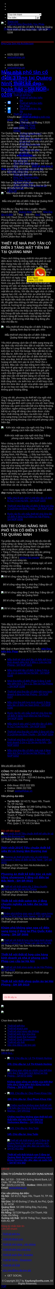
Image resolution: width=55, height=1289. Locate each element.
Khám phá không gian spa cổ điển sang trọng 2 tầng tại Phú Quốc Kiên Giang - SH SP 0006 (26, 931)
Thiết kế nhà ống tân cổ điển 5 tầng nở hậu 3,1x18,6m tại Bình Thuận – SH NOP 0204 (30, 507)
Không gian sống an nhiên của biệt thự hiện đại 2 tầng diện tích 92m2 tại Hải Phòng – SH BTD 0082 (30, 1084)
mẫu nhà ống (24, 155)
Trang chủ (12, 21)
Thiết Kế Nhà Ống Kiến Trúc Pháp (25, 24)
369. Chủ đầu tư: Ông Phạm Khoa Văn (29, 1099)
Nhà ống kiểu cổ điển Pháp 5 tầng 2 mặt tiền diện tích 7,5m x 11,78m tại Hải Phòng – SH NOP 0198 (30, 684)
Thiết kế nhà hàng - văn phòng (19, 1244)
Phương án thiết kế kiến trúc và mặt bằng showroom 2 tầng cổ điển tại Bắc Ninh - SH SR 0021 (26, 877)
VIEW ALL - (7, 1053)
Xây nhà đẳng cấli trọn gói (21, 1045)
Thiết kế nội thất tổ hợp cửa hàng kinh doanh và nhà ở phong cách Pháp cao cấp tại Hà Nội (24, 958)
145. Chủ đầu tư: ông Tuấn (22, 1134)
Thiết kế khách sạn (17, 1028)
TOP (3, 1286)
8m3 (37, 214)
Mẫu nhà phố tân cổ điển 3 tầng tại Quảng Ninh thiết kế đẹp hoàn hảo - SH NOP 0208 (26, 83)
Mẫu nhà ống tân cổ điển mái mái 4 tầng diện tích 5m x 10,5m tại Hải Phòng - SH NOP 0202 (29, 753)
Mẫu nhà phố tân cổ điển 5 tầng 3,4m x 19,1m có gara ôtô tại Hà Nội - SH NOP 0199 (28, 673)
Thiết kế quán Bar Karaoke (21, 1036)
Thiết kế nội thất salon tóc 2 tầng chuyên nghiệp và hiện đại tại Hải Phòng (24, 904)
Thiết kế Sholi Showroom (21, 1039)
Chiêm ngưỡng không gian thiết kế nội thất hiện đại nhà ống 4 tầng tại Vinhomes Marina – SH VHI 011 (29, 1120)
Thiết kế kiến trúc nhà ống (21, 1034)
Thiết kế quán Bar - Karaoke (18, 1255)
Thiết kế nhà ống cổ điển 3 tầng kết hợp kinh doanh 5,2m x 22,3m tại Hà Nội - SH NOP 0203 (29, 742)
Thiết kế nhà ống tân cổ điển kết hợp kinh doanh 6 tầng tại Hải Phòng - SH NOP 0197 (29, 694)
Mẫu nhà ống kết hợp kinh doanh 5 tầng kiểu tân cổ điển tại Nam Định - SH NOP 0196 (29, 705)
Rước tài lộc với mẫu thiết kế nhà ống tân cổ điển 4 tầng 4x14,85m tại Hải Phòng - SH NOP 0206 (29, 517)
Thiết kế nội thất (16, 1042)
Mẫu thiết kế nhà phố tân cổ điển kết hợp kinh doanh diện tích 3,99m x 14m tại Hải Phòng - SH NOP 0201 (29, 662)
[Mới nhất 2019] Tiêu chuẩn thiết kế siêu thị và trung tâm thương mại (25, 849)
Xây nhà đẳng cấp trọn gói (17, 1270)
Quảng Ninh (25, 212)
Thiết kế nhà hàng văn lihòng (23, 1031)
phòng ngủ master (29, 557)
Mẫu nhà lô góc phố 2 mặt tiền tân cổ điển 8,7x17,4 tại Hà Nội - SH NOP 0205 (29, 499)
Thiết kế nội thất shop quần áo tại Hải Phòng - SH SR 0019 (27, 983)
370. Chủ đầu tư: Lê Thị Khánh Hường (29, 1064)
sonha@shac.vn (16, 57)
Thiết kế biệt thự (16, 1025)
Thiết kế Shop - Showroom (17, 1260)
